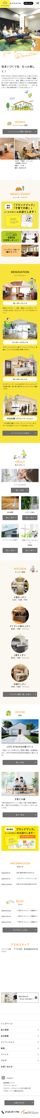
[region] (20, 29)
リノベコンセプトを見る (20, 433)
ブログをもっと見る (20, 930)
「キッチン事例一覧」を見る (20, 694)
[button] (20, 29)
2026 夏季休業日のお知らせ (25, 873)
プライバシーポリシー (10, 1085)
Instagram (10, 1078)
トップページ (7, 1024)
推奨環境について (9, 1083)
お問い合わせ (7, 1067)
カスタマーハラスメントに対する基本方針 (17, 1088)
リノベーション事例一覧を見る (20, 131)
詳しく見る (20, 490)
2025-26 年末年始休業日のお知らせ (27, 884)
